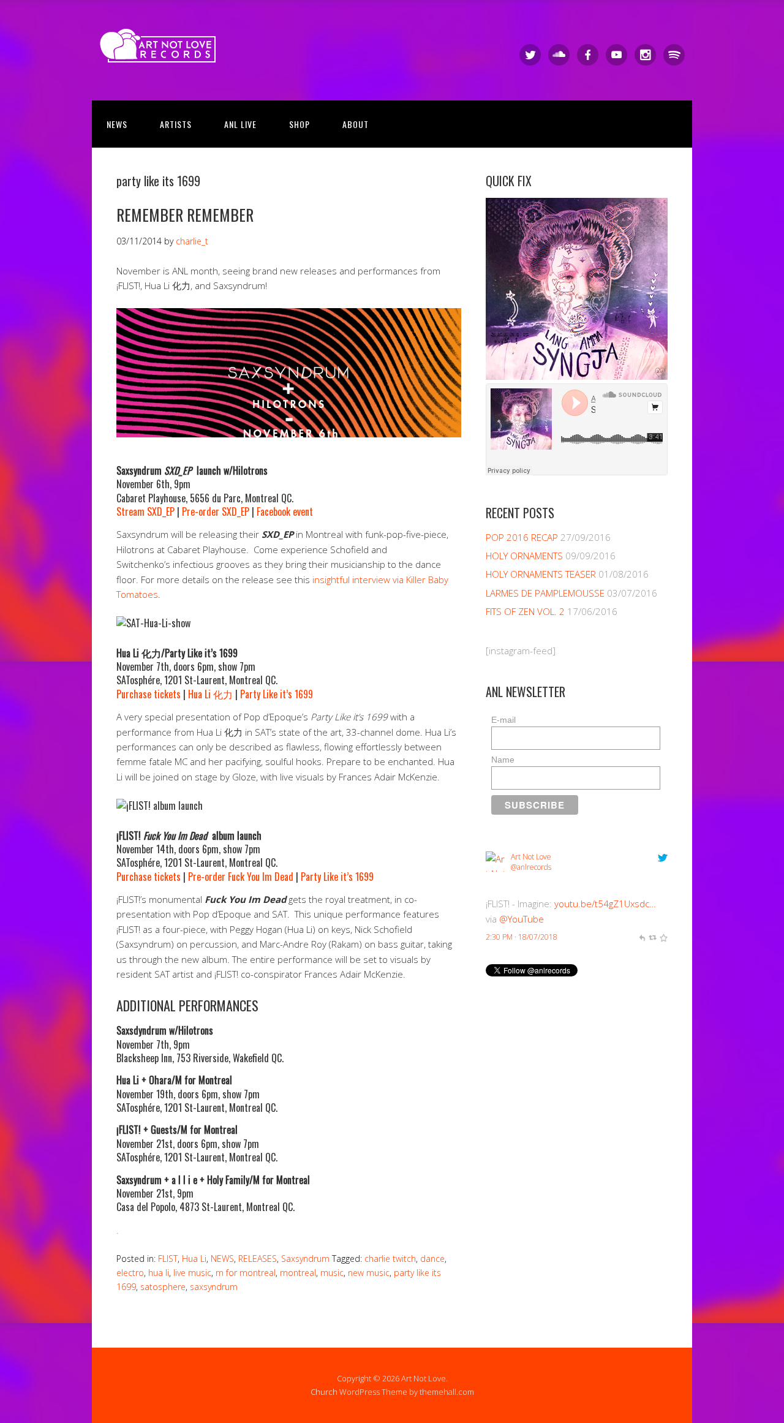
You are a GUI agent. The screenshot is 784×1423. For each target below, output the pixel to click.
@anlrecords (531, 867)
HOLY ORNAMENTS (524, 555)
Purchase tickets (148, 694)
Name (502, 759)
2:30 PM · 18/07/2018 (521, 937)
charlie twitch (390, 1258)
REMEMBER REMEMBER (185, 215)
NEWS (117, 124)
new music (369, 1272)
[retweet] (652, 937)
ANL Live (240, 124)
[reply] (642, 937)
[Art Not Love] (162, 51)
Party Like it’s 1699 (276, 694)
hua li (158, 1272)
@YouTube (521, 919)
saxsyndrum (214, 1287)
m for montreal (246, 1272)
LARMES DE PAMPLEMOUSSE (545, 593)
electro (130, 1272)
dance (432, 1258)
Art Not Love (531, 856)
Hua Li (194, 1258)
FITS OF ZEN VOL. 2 (525, 611)
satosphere (163, 1287)
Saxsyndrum (305, 1258)
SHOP (299, 124)
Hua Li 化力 (210, 694)
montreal (298, 1272)
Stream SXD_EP (145, 511)
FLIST (168, 1258)
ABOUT (355, 124)
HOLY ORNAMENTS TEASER (541, 574)
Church (324, 1391)
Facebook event (285, 511)
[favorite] (663, 937)
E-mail (503, 720)
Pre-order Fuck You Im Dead (240, 876)
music (332, 1272)
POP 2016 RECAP (522, 537)
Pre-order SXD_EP (215, 511)
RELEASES (257, 1258)
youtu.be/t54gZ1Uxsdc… (605, 903)
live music (192, 1272)
